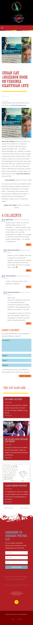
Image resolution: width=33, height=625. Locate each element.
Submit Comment (25, 376)
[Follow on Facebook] (16, 602)
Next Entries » (25, 508)
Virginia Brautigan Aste (18, 105)
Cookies (20, 619)
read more (8, 415)
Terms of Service (18, 579)
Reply (28, 244)
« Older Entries (8, 508)
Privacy (13, 619)
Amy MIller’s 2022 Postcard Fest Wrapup (16, 440)
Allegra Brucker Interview (16, 486)
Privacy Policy (9, 579)
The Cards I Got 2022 (13, 399)
